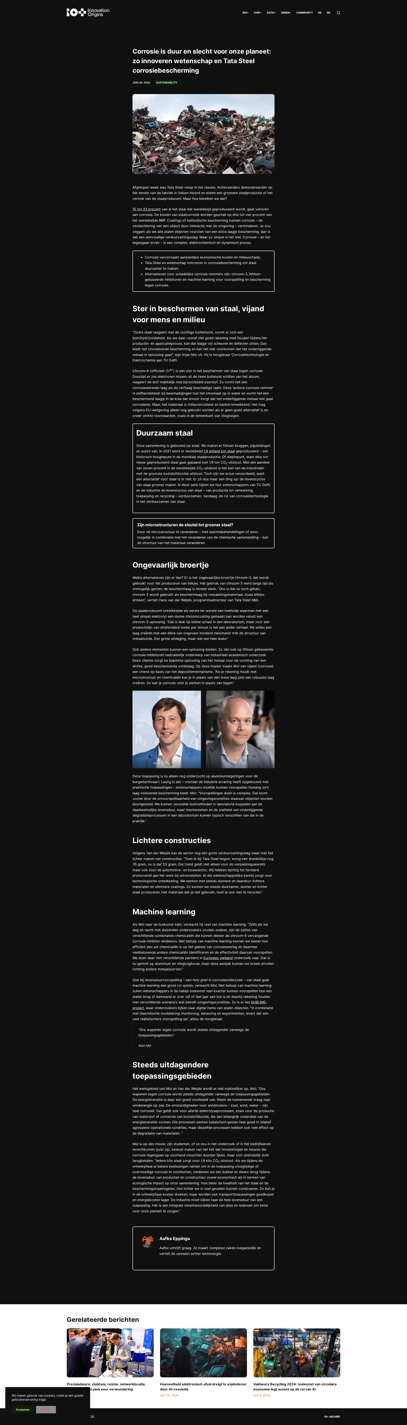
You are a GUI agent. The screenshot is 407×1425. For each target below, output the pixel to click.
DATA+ (271, 12)
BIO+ (245, 12)
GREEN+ (286, 12)
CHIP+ (258, 12)
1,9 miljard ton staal (219, 451)
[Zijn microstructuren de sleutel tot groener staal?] (203, 533)
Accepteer (23, 1409)
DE (320, 12)
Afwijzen (46, 1409)
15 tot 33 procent (146, 209)
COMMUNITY (304, 12)
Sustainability (166, 82)
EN (328, 12)
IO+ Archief (332, 1416)
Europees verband (218, 958)
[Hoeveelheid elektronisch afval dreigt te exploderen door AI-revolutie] (203, 1352)
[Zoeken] (338, 12)
